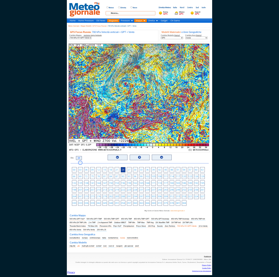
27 (129, 169)
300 (147, 196)
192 (196, 183)
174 (160, 183)
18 (110, 169)
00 (74, 169)
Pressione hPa (105, 226)
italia (104, 238)
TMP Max (141, 222)
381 (178, 203)
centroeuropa (95, 238)
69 (80, 176)
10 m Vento (203, 226)
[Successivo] (161, 157)
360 (135, 203)
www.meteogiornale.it (177, 210)
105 (153, 176)
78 (98, 176)
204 (86, 189)
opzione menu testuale (93, 35)
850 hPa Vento (75, 230)
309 (166, 196)
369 (153, 203)
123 (190, 176)
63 (202, 169)
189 (190, 183)
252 (184, 189)
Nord (182, 7)
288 (123, 196)
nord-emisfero (132, 238)
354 (123, 203)
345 (105, 203)
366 (147, 203)
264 (74, 196)
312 (172, 196)
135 (80, 183)
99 (141, 176)
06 (86, 169)
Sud (197, 7)
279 (105, 196)
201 (80, 189)
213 (105, 189)
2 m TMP (92, 222)
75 (92, 176)
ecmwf (98, 246)
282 (111, 196)
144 (99, 183)
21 (117, 169)
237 (153, 189)
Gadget (164, 21)
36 (147, 169)
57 (190, 169)
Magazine (113, 21)
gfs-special (129, 246)
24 (123, 169)
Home (73, 21)
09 (92, 169)
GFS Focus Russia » (100, 26)
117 (178, 176)
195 (202, 183)
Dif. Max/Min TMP (162, 222)
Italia (175, 7)
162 (135, 183)
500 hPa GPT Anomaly (160, 219)
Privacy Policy (206, 265)
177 (166, 183)
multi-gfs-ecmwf (88, 246)
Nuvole (160, 226)
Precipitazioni (128, 226)
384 (184, 203)
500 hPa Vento (89, 230)
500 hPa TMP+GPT (111, 219)
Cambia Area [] (193, 35)
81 (104, 176)
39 (153, 169)
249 (178, 189)
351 (117, 203)
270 (86, 196)
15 (104, 169)
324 (196, 196)
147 (105, 183)
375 (166, 203)
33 (141, 169)
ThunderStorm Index (78, 226)
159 (129, 183)
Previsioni (125, 21)
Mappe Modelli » (86, 26)
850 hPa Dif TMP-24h (78, 222)
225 (129, 189)
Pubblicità (207, 256)
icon (105, 246)
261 (202, 189)
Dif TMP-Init (176, 222)
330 (74, 203)
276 (99, 196)
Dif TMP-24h (188, 222)
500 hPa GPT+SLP (77, 219)
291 (129, 196)
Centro (190, 7)
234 (147, 189)
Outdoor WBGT (120, 222)
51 (178, 169)
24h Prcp (151, 226)
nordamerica (113, 238)
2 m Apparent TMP (105, 222)
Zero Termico (170, 226)
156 (123, 183)
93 (129, 176)
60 (196, 169)
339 (92, 203)
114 (172, 176)
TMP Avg (150, 222)
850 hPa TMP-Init (198, 219)
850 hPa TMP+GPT (141, 219)
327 (202, 196)
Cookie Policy (206, 268)
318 (184, 196)
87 (117, 176)
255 (190, 189)
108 (160, 176)
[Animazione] (139, 157)
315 (178, 196)
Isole (204, 7)
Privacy (71, 272)
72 (86, 176)
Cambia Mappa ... (85, 35)
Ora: (72, 158)
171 (153, 183)
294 (135, 196)
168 (147, 183)
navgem (119, 246)
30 (135, 169)
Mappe (139, 21)
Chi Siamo (175, 21)
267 (80, 196)
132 (74, 183)
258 (196, 189)
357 (129, 203)
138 (86, 183)
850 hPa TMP (126, 219)
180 (172, 183)
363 (141, 203)
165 (141, 183)
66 (74, 176)
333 (80, 203)
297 (141, 196)
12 (98, 169)
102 (147, 176)
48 (171, 169)
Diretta (151, 21)
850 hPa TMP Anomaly (180, 219)
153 (117, 183)
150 (111, 183)
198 (74, 189)
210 (99, 189)
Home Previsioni (86, 21)
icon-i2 (111, 246)
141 (92, 183)
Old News (100, 21)
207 (92, 189)
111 (166, 176)
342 (99, 203)
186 (184, 183)
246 (172, 189)
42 (159, 169)
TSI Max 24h (93, 226)
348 (111, 203)
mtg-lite (72, 246)
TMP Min (131, 222)
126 (196, 176)
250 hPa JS (101, 230)
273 (92, 196)
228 (135, 189)
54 (184, 169)
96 (135, 176)
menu (177, 35)
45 (165, 169)
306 (160, 196)
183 (178, 183)
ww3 (137, 246)
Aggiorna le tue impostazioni (201, 271)
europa (85, 238)
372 (160, 203)
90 (123, 176)
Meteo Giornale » (74, 26)
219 (117, 189)
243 (166, 189)
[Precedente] (117, 157)
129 (202, 176)
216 (111, 189)
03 (80, 169)
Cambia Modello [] (170, 35)
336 (86, 203)
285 (117, 196)
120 (184, 176)
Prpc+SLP (117, 226)
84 (110, 176)
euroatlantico (75, 238)
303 (153, 196)
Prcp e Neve (141, 226)
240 (160, 189)
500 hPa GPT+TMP (94, 219)
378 (172, 203)
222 (123, 189)
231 (141, 189)
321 (190, 196)
